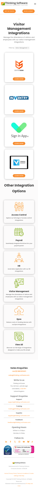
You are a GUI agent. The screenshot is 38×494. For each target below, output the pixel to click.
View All (19, 344)
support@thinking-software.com (19, 402)
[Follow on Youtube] (24, 441)
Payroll (19, 240)
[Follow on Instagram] (19, 441)
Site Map (21, 476)
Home (6, 473)
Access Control (19, 215)
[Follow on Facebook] (10, 441)
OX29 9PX (23, 389)
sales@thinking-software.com (19, 375)
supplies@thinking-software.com (19, 416)
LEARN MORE (19, 79)
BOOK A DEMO (28, 11)
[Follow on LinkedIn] (6, 441)
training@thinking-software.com (19, 409)
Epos (19, 319)
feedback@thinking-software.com (19, 422)
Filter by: (11, 48)
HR (19, 266)
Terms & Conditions (23, 473)
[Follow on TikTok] (32, 441)
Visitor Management (19, 291)
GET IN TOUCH (9, 11)
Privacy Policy (13, 473)
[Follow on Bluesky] (28, 441)
